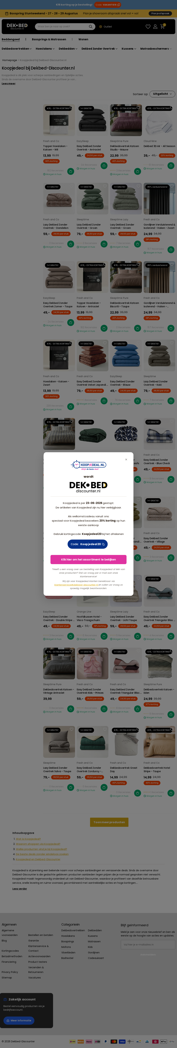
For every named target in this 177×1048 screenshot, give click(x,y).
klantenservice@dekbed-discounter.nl (76, 584)
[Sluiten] (126, 459)
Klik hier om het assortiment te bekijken (88, 560)
